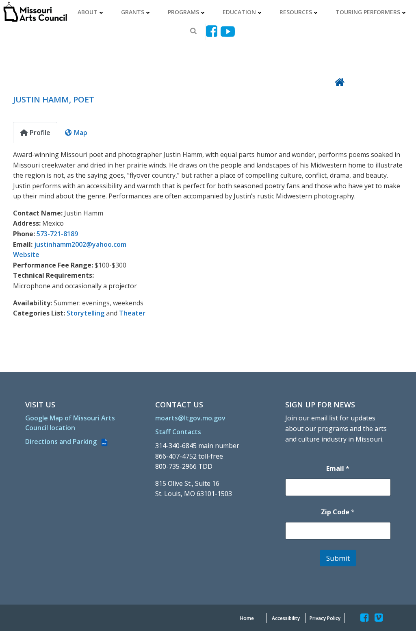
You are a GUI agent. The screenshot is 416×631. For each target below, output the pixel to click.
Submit (338, 558)
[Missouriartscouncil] (213, 31)
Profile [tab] (40, 132)
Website (26, 254)
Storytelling (85, 313)
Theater (132, 313)
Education (239, 12)
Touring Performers (368, 12)
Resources (296, 12)
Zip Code (338, 512)
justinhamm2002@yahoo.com (80, 244)
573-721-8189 (57, 233)
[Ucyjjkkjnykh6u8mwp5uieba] (228, 31)
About (88, 12)
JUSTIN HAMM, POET (53, 99)
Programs (183, 12)
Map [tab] (80, 132)
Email (337, 468)
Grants (132, 12)
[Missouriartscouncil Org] (34, 12)
